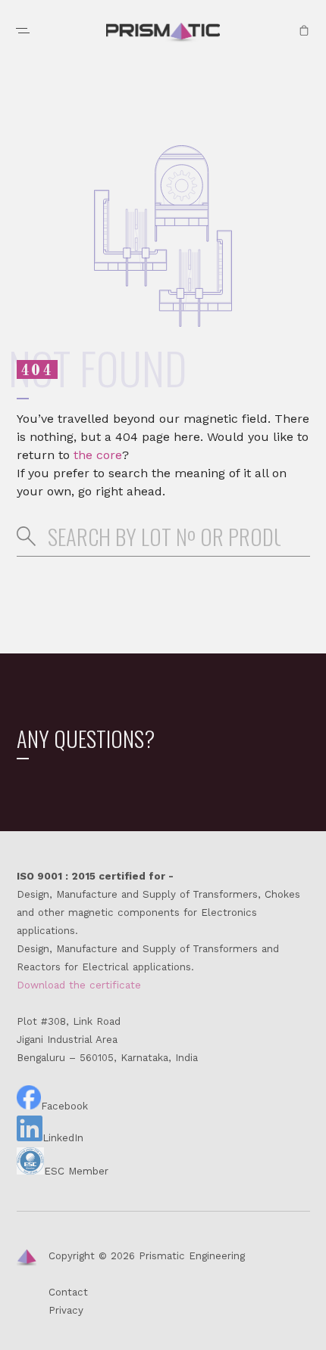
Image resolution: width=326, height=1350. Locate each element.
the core (98, 455)
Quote (304, 30)
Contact (68, 1292)
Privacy (66, 1310)
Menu (23, 30)
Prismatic (163, 33)
